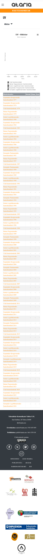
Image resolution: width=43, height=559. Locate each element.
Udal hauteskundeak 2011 (11, 303)
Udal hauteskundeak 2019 (11, 370)
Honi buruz (14, 459)
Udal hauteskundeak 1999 (11, 228)
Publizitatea (17, 463)
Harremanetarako (18, 466)
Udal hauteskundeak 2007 (11, 284)
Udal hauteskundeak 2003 (11, 253)
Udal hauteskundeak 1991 (11, 184)
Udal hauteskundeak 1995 (11, 214)
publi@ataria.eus (21, 432)
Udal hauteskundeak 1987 (11, 164)
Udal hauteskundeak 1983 (11, 128)
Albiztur (7, 24)
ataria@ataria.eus (21, 428)
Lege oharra (27, 459)
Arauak (28, 463)
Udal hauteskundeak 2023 (11, 389)
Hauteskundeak (21, 10)
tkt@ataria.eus (21, 423)
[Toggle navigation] (3, 4)
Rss (30, 466)
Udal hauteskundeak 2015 (11, 334)
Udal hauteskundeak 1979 (11, 108)
